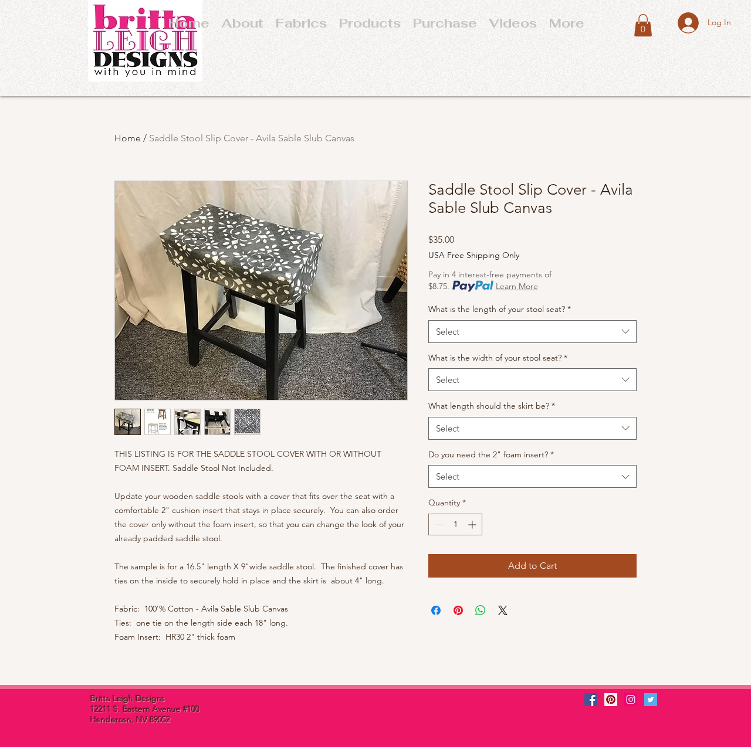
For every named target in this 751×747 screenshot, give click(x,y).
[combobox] (532, 331)
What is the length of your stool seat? (499, 309)
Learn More (517, 286)
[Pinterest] (610, 699)
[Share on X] (503, 610)
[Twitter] (650, 699)
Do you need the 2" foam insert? (491, 454)
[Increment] (473, 524)
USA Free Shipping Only (473, 255)
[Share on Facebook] (436, 610)
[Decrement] (437, 524)
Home (127, 138)
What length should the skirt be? (491, 405)
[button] (445, 23)
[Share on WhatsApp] (480, 610)
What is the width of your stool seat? (497, 357)
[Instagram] (630, 699)
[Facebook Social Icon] (590, 699)
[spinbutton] (455, 524)
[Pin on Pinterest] (458, 610)
